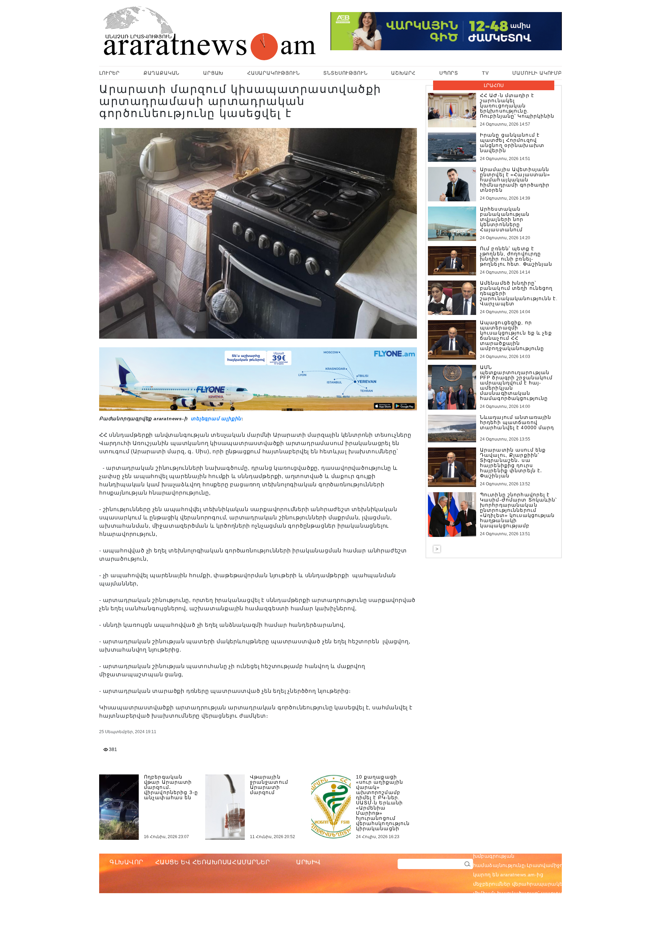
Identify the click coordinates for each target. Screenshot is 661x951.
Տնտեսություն (345, 73)
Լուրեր (109, 73)
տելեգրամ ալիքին (215, 418)
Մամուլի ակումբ (537, 73)
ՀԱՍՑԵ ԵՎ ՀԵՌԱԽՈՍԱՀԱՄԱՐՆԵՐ (212, 862)
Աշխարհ (403, 73)
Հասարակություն (273, 73)
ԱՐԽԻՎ (308, 862)
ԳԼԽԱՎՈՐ (126, 862)
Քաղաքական (162, 73)
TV (485, 73)
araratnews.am (550, 846)
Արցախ (213, 73)
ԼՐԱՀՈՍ (494, 85)
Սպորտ (448, 73)
